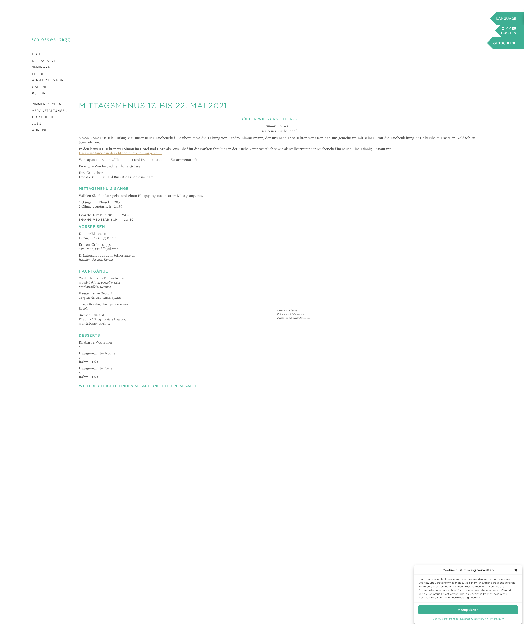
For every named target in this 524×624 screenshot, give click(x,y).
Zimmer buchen (47, 104)
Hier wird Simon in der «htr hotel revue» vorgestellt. (120, 153)
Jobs (36, 123)
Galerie (39, 86)
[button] (516, 570)
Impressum (497, 618)
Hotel (37, 54)
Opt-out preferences (445, 618)
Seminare (41, 67)
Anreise (39, 130)
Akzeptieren (468, 610)
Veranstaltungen (50, 110)
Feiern (38, 73)
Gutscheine (43, 117)
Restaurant (43, 60)
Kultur (39, 93)
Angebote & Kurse (50, 80)
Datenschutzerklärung (474, 618)
